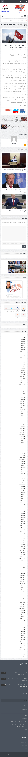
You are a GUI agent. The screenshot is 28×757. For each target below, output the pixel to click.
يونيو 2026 (23, 339)
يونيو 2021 (23, 463)
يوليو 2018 (23, 536)
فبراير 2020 (23, 496)
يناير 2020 (23, 499)
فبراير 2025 (23, 372)
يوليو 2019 (23, 511)
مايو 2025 (23, 366)
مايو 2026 (23, 341)
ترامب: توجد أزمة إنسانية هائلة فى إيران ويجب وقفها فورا (15, 210)
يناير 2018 (23, 548)
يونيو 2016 (23, 588)
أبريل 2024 (23, 393)
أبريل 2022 (23, 443)
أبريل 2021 (23, 467)
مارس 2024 (23, 395)
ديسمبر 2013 (22, 641)
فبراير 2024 (23, 397)
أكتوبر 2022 (23, 430)
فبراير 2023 (23, 422)
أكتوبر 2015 (23, 604)
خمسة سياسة (24, 741)
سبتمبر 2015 (22, 606)
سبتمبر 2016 (22, 581)
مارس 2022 (23, 445)
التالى (10, 125)
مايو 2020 (23, 490)
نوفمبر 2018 (22, 527)
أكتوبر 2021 (23, 455)
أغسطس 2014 (22, 625)
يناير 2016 (23, 598)
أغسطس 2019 (22, 509)
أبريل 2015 (23, 617)
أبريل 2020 (23, 492)
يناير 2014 (23, 639)
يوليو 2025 (23, 362)
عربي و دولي (18, 50)
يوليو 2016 (23, 585)
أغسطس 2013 (22, 650)
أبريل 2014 (23, 633)
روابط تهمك (25, 730)
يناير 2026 (23, 349)
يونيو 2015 (23, 612)
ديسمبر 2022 (22, 426)
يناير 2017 (23, 573)
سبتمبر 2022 (22, 432)
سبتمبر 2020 (22, 482)
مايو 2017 (23, 565)
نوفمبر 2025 (22, 354)
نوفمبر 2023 (22, 403)
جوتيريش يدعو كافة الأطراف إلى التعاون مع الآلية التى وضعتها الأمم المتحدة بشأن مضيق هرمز (14, 190)
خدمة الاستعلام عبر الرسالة (22, 727)
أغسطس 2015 (22, 608)
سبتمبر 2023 (22, 407)
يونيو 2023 (23, 414)
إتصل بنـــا (25, 712)
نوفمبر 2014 (22, 619)
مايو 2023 (23, 416)
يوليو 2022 (23, 436)
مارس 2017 (23, 569)
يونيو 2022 (23, 438)
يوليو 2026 (23, 337)
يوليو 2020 (23, 486)
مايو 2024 (23, 391)
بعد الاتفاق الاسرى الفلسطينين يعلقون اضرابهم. (18, 724)
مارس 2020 (23, 494)
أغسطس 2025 (22, 360)
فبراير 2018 (23, 546)
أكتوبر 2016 (23, 579)
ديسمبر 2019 (22, 501)
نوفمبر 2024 (22, 378)
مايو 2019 (23, 515)
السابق (17, 117)
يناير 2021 (23, 474)
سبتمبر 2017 (22, 557)
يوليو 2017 (23, 561)
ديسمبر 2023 (22, 401)
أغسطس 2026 (22, 335)
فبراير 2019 (23, 521)
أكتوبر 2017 (23, 554)
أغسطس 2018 (22, 534)
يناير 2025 (23, 374)
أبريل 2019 (23, 517)
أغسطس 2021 (22, 459)
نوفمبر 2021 (22, 453)
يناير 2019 (23, 523)
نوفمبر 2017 (22, 552)
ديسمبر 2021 (22, 451)
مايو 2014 (23, 631)
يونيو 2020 (23, 488)
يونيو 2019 (23, 513)
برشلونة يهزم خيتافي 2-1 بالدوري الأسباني (19, 721)
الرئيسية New (24, 718)
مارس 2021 (23, 470)
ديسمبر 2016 (22, 575)
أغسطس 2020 (22, 484)
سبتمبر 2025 (22, 358)
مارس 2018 (23, 544)
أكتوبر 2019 (23, 505)
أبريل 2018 (23, 542)
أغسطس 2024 (22, 385)
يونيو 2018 (23, 538)
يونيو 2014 (23, 629)
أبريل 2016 (23, 592)
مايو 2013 (23, 656)
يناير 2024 (23, 399)
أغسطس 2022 (22, 434)
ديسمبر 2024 (22, 376)
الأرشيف (25, 698)
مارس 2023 (23, 420)
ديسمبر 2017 (22, 550)
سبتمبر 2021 (22, 457)
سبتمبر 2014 (22, 623)
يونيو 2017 (23, 563)
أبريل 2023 (23, 418)
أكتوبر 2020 (23, 480)
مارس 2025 (23, 370)
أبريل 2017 (23, 567)
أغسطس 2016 (22, 583)
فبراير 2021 (23, 472)
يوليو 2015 (23, 610)
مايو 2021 (23, 465)
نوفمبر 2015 (22, 602)
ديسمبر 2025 (22, 351)
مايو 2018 (23, 540)
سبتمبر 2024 (22, 383)
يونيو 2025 (23, 364)
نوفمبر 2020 (22, 478)
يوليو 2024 (23, 387)
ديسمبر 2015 (22, 600)
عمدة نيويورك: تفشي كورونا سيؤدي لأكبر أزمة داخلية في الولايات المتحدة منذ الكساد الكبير (11, 120)
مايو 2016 (23, 590)
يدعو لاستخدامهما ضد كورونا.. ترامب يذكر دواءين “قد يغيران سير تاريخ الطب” (16, 127)
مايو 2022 (23, 441)
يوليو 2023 (23, 412)
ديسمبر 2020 (22, 476)
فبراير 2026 (23, 347)
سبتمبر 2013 (22, 648)
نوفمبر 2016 (22, 577)
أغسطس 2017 (22, 559)
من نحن (26, 732)
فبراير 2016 (23, 596)
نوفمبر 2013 (22, 643)
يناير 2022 (23, 449)
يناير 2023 (23, 424)
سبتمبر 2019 (22, 507)
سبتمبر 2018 (22, 532)
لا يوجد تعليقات (12, 50)
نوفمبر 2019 (22, 503)
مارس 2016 (23, 594)
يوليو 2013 (23, 652)
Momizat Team (21, 754)
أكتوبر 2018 (23, 530)
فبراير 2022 (23, 447)
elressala (21, 49)
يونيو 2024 (23, 389)
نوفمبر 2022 (22, 428)
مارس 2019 (23, 519)
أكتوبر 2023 (23, 405)
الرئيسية (25, 715)
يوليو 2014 (23, 627)
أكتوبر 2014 (23, 621)
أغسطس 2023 (22, 409)
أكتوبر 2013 (23, 646)
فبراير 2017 (23, 571)
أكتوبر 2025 (23, 356)
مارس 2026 (23, 345)
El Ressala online (24, 709)
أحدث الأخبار (23, 50)
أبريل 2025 (23, 368)
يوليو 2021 (23, 461)
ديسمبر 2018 (22, 525)
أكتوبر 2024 (23, 380)
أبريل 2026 (23, 343)
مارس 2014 (23, 635)
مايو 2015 (23, 615)
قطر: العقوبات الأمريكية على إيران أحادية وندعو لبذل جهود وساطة (15, 169)
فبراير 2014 (23, 637)
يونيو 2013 (23, 654)
